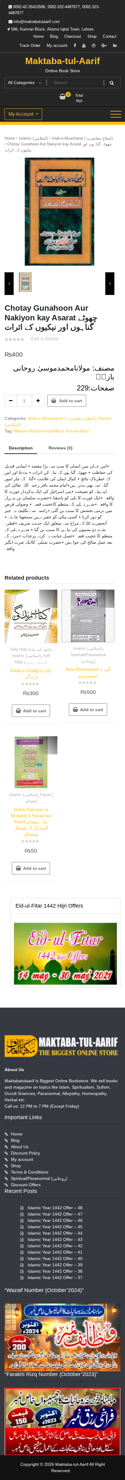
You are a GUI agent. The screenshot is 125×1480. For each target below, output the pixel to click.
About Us (20, 1146)
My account (57, 45)
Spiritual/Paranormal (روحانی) (39, 1178)
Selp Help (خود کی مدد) (30, 649)
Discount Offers (26, 1184)
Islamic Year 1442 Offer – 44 (55, 1233)
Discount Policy (25, 1153)
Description (21, 447)
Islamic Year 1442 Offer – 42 (55, 1245)
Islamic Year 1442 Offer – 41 (55, 1252)
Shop (91, 36)
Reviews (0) (61, 447)
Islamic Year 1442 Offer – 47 (55, 1214)
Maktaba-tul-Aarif (62, 61)
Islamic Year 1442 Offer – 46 (55, 1220)
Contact (110, 36)
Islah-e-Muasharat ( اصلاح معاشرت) (82, 138)
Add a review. (44, 338)
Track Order (29, 45)
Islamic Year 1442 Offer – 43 (55, 1239)
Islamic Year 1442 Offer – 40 (55, 1258)
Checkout (72, 36)
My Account (21, 114)
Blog (54, 36)
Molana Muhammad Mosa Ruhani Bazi (51, 431)
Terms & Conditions (29, 1172)
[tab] (21, 448)
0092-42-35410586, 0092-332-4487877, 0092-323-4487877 (54, 10)
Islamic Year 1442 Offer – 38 (55, 1271)
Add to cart (70, 400)
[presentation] (9, 283)
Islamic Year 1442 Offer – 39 (55, 1264)
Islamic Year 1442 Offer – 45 (55, 1226)
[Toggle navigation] (116, 114)
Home (38, 36)
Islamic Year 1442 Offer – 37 (55, 1277)
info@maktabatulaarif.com (36, 21)
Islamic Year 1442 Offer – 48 (55, 1207)
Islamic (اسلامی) (33, 138)
